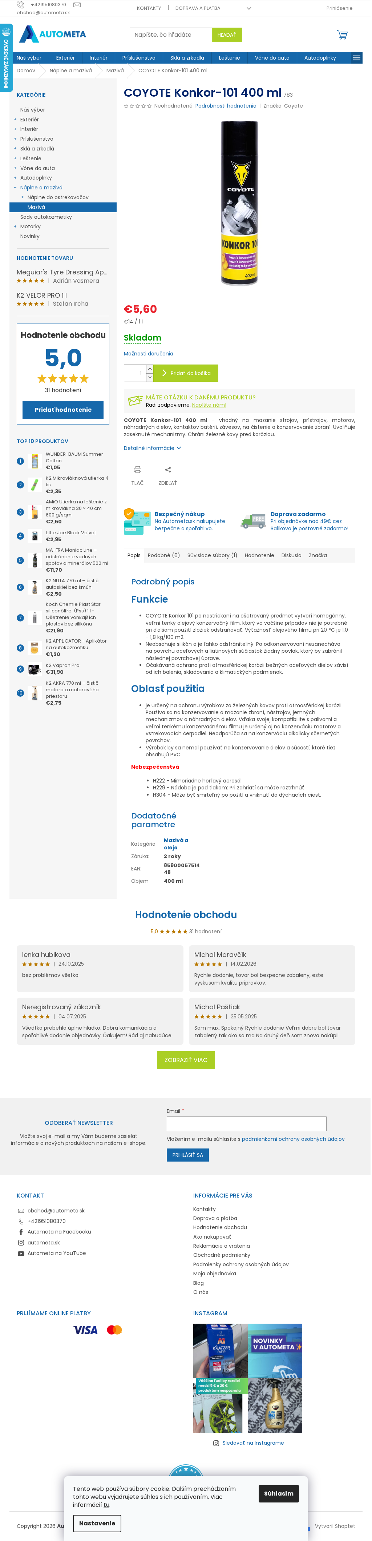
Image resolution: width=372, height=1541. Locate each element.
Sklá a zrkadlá (37, 148)
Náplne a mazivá (41, 187)
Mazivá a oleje (176, 844)
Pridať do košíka (191, 373)
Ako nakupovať (212, 1236)
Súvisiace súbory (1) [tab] (212, 555)
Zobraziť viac (186, 1060)
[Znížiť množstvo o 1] (149, 377)
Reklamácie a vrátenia (221, 1246)
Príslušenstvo (36, 138)
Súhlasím (279, 1493)
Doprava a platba (198, 8)
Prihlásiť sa (188, 1155)
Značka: (283, 105)
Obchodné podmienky (221, 1255)
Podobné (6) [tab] (164, 555)
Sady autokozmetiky (46, 217)
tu (106, 1505)
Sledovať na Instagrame (253, 1443)
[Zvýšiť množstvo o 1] (149, 369)
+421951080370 (47, 1221)
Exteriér (29, 119)
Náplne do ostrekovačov (58, 197)
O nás (200, 1292)
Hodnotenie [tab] (259, 555)
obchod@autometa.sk (56, 1210)
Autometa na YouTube (57, 1253)
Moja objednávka (214, 1273)
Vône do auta (37, 168)
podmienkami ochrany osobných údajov (293, 1139)
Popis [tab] (134, 555)
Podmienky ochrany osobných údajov (241, 1264)
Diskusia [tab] (292, 555)
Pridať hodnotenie (63, 410)
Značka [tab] (318, 555)
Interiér (29, 129)
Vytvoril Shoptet (335, 1526)
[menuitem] (29, 58)
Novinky (30, 236)
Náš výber (32, 109)
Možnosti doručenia (148, 353)
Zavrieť (195, 469)
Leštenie (30, 158)
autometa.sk (44, 1242)
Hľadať (227, 35)
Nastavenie (97, 1523)
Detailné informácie (149, 448)
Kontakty (149, 8)
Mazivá (36, 207)
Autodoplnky (36, 177)
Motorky (30, 226)
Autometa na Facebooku (59, 1231)
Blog (198, 1283)
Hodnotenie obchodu (186, 914)
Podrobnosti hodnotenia (225, 105)
